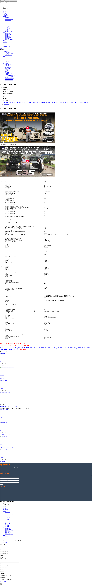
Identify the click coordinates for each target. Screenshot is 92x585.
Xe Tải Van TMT (10, 76)
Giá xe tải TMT (7, 17)
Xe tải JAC (6, 29)
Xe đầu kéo (7, 30)
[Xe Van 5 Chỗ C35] (7, 46)
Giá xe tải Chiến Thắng (9, 19)
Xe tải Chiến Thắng (8, 26)
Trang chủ (4, 11)
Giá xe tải (4, 16)
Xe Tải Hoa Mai (7, 68)
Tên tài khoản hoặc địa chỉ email (6, 575)
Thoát (2, 557)
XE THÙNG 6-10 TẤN (9, 80)
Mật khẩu (2, 577)
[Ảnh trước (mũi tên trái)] (0, 584)
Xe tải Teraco (7, 25)
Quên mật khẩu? (3, 581)
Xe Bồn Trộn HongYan (9, 61)
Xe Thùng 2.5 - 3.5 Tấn (9, 79)
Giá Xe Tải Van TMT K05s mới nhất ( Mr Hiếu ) (8, 447)
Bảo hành (6, 41)
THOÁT (2, 571)
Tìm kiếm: (4, 8)
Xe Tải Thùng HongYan (9, 73)
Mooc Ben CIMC (10, 53)
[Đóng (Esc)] (0, 583)
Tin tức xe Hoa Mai (8, 36)
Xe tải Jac (6, 70)
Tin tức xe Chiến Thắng (9, 35)
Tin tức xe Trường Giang (9, 39)
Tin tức (4, 32)
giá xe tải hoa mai (8, 20)
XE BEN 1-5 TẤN (8, 57)
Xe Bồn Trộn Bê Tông (6, 60)
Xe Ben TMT (7, 59)
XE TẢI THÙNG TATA (11, 75)
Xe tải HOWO (7, 28)
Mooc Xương (7, 54)
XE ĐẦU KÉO (5, 14)
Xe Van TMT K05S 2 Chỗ (4, 434)
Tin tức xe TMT (7, 33)
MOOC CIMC (7, 52)
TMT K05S (2, 365)
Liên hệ (4, 40)
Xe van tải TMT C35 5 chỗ (5, 392)
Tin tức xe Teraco (8, 34)
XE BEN (4, 13)
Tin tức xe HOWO (8, 37)
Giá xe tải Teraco (7, 18)
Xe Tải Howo (7, 69)
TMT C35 (2, 378)
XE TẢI (4, 12)
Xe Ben (4, 56)
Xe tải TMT (7, 24)
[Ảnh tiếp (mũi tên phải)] (1, 584)
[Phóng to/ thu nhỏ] (1, 583)
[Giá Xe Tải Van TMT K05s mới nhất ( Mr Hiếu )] (6, 45)
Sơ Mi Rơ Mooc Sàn (8, 55)
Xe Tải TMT (7, 74)
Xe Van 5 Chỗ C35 (3, 461)
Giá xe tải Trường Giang (9, 517)
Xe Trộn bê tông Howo (9, 62)
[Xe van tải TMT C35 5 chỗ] (8, 380)
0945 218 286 (5, 42)
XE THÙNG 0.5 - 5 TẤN (9, 78)
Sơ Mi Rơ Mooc (5, 15)
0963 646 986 (6, 104)
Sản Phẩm (4, 23)
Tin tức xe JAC (7, 38)
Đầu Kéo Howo (7, 65)
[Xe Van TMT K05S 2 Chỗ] (8, 422)
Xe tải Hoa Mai (7, 27)
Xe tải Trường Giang (8, 31)
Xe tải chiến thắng (8, 67)
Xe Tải (4, 66)
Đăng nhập (10, 579)
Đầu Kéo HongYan (8, 64)
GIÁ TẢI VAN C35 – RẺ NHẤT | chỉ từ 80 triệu (8, 406)
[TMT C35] (8, 367)
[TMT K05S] (8, 353)
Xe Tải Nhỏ (7, 71)
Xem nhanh (2, 361)
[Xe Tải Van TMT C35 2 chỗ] (8, 409)
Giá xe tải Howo (7, 21)
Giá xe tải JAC (7, 516)
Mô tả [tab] (4, 105)
